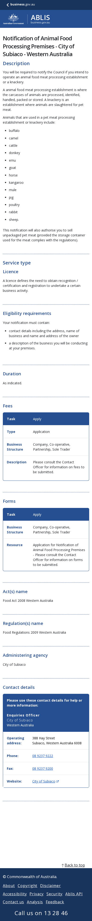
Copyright (28, 885)
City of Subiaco (45, 781)
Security (54, 893)
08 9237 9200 (42, 768)
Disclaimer (50, 885)
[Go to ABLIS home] (26, 18)
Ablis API (74, 893)
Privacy (36, 893)
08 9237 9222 (42, 756)
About (9, 885)
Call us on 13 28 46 (41, 913)
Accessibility (15, 893)
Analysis (35, 901)
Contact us (13, 901)
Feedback (55, 901)
